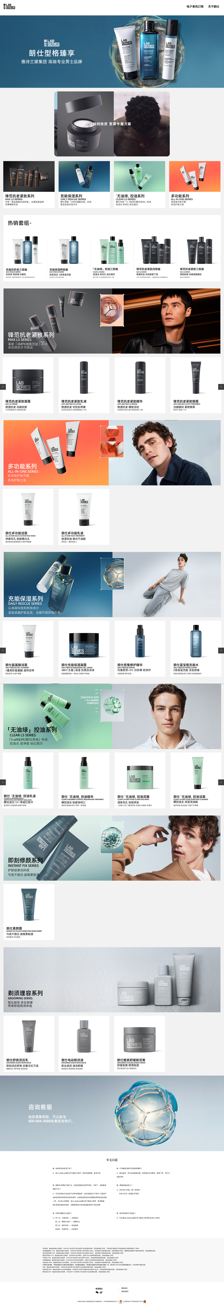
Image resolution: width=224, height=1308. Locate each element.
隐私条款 (124, 1288)
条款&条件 (124, 1291)
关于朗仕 (213, 6)
